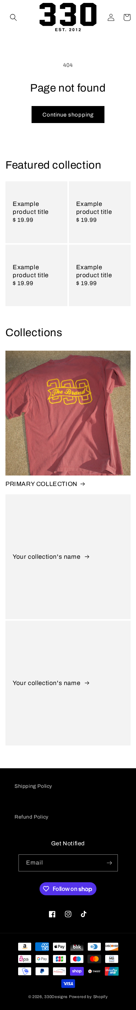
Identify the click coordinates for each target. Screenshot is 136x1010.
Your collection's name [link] (47, 556)
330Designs (56, 996)
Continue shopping (68, 115)
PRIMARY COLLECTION (41, 484)
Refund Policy (32, 817)
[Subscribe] (110, 862)
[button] (13, 17)
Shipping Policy (33, 786)
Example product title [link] (31, 207)
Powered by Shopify (88, 996)
